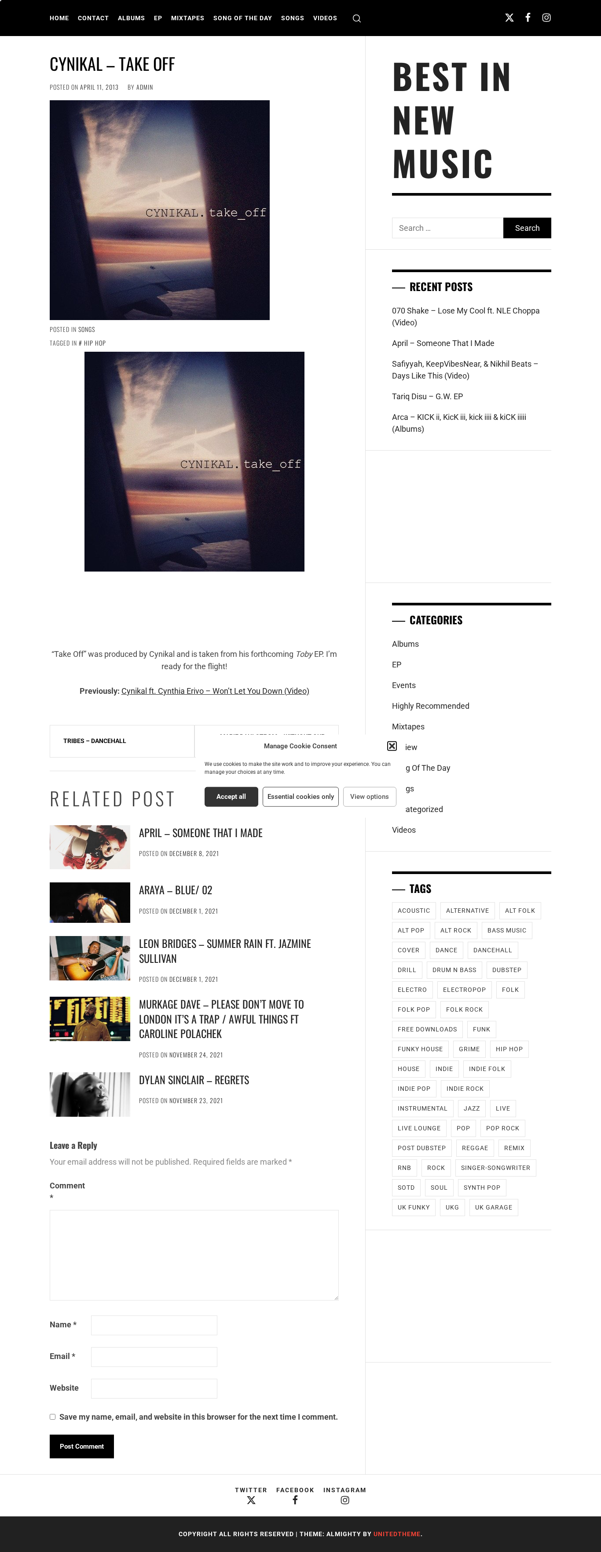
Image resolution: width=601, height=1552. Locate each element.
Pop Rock (503, 1128)
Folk (510, 989)
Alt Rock (456, 930)
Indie (444, 1068)
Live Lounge (419, 1128)
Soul (439, 1187)
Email (62, 1356)
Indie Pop (414, 1088)
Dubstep (507, 969)
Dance (447, 950)
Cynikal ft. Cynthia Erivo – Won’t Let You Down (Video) (215, 691)
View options (369, 797)
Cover (409, 950)
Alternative (467, 910)
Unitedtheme (397, 1533)
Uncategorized (417, 809)
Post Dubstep (422, 1147)
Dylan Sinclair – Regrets (194, 1079)
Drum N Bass (454, 969)
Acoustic (414, 910)
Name (63, 1324)
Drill (407, 969)
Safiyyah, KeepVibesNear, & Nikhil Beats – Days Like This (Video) (465, 369)
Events (404, 685)
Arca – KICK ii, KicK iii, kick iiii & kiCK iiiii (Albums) (459, 423)
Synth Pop (482, 1187)
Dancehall (493, 950)
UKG (452, 1207)
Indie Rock (465, 1088)
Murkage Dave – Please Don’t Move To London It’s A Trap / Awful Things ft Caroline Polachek (221, 1018)
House (409, 1068)
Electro (412, 989)
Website (64, 1387)
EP (158, 18)
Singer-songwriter (496, 1167)
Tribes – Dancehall (94, 740)
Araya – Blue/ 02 (175, 889)
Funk (482, 1029)
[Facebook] (528, 17)
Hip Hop (95, 342)
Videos (325, 18)
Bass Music (507, 930)
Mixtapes (188, 18)
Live (503, 1108)
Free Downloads (427, 1029)
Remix (514, 1147)
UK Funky (414, 1207)
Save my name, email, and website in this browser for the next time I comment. (198, 1416)
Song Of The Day (242, 18)
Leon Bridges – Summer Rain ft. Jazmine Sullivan (225, 950)
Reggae (475, 1147)
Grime (469, 1049)
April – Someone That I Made (201, 832)
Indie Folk (487, 1068)
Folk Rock (464, 1009)
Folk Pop (414, 1009)
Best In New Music (452, 119)
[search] (356, 18)
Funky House (420, 1049)
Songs (292, 18)
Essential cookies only (301, 797)
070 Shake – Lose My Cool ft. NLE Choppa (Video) (466, 316)
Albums (131, 18)
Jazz (472, 1108)
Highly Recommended (430, 705)
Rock (436, 1167)
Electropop (464, 989)
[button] (392, 746)
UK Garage (494, 1207)
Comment (67, 1191)
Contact (93, 18)
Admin (144, 86)
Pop (463, 1128)
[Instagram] (546, 17)
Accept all (231, 797)
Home (59, 18)
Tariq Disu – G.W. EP (427, 396)
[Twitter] (509, 17)
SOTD (406, 1187)
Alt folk (520, 910)
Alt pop (411, 930)
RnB (404, 1167)
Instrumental (423, 1108)
